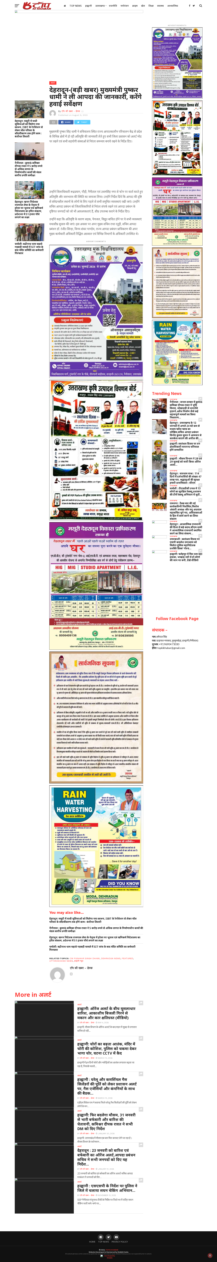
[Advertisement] (96, 167)
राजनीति (113, 5)
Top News (76, 5)
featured (127, 958)
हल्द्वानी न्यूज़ (78, 961)
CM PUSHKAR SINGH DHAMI (85, 958)
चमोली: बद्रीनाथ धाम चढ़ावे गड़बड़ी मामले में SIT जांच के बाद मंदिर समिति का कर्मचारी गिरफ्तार (29, 248)
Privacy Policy (120, 1241)
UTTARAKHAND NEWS (61, 961)
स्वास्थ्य (160, 5)
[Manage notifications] (210, 1255)
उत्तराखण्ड (100, 5)
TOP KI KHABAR (112, 1250)
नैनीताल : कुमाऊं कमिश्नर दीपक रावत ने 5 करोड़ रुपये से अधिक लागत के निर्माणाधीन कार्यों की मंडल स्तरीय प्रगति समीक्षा (28, 169)
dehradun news (110, 958)
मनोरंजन (125, 5)
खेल (143, 5)
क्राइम (135, 5)
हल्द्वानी (88, 5)
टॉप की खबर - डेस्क (71, 111)
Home (92, 1241)
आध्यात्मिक (172, 5)
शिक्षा (151, 5)
